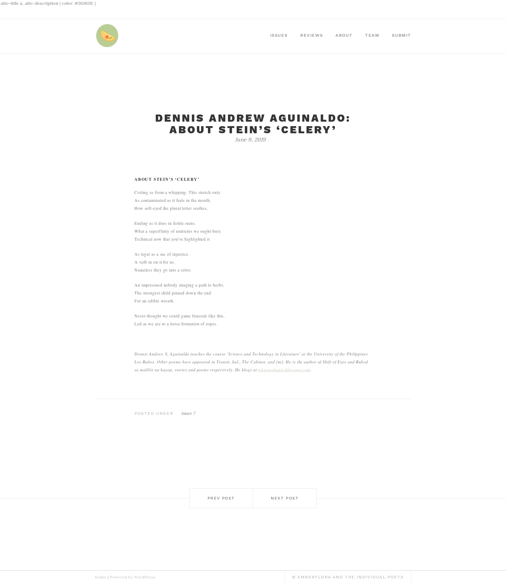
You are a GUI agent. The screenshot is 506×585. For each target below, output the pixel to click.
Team (372, 35)
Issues (279, 35)
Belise (100, 577)
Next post (285, 498)
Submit (401, 35)
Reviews (311, 35)
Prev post (221, 498)
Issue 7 (188, 413)
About (343, 35)
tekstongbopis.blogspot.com (284, 369)
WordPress (144, 577)
